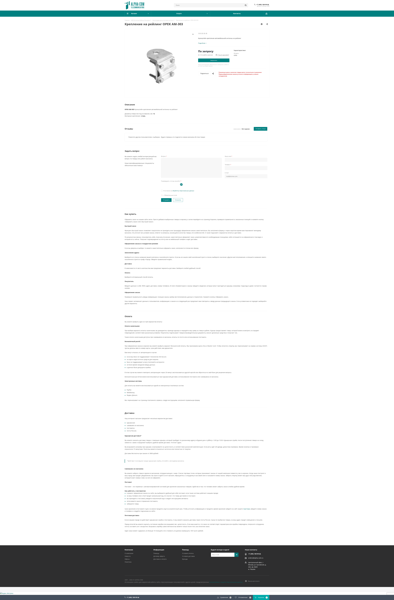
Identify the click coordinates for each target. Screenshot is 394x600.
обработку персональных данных (183, 191)
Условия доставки (188, 556)
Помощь (156, 553)
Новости (128, 556)
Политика (128, 562)
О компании (129, 553)
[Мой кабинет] (266, 14)
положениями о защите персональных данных (226, 582)
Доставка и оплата (160, 559)
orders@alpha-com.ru (255, 558)
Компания (129, 550)
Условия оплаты (188, 553)
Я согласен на (178, 191)
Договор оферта (159, 556)
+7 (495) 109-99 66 (262, 5)
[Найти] (245, 5)
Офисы (127, 559)
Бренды (185, 559)
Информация (158, 550)
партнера (246, 509)
